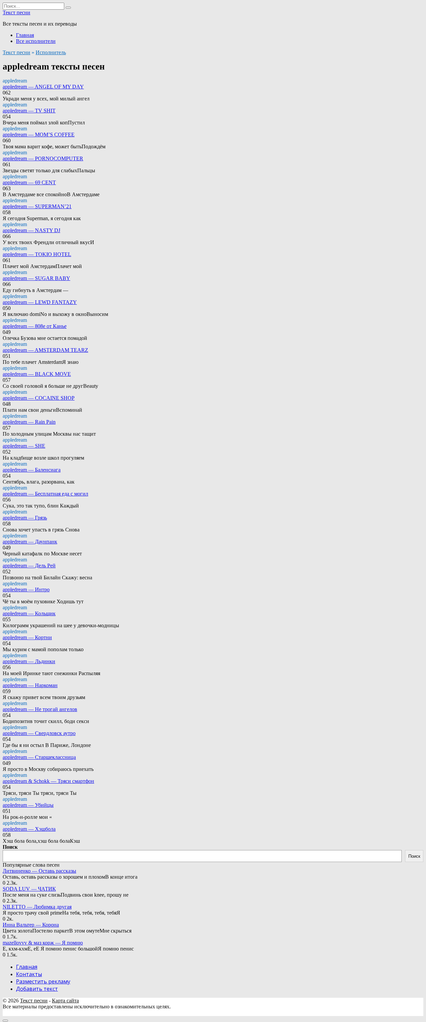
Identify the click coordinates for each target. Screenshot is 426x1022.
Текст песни (16, 12)
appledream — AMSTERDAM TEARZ (45, 350)
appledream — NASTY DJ (31, 230)
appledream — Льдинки (29, 661)
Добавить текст (37, 988)
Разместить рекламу (43, 981)
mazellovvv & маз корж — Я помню (43, 943)
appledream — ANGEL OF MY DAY (43, 86)
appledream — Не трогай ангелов (40, 709)
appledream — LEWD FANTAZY (40, 302)
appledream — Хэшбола (29, 829)
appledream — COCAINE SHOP (39, 398)
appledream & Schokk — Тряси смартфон (48, 781)
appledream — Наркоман (30, 685)
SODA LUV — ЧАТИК (29, 889)
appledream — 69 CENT (29, 182)
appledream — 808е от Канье (35, 326)
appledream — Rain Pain (29, 422)
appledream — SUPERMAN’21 (37, 206)
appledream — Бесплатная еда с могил (45, 494)
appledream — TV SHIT (29, 110)
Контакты (29, 974)
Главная (25, 35)
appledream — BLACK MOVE (37, 374)
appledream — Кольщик (29, 613)
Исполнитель (51, 52)
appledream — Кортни (27, 637)
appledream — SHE (24, 446)
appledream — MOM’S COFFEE (39, 134)
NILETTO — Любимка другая (37, 907)
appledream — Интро (26, 589)
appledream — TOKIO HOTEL (37, 254)
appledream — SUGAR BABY (36, 278)
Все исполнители (36, 41)
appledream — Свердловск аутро (39, 733)
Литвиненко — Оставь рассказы (39, 871)
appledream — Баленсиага (32, 470)
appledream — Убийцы (28, 805)
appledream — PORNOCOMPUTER (43, 158)
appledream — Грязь (25, 517)
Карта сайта (65, 1000)
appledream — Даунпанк (30, 541)
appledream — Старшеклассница (39, 757)
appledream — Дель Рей (29, 565)
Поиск (10, 847)
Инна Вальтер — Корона (31, 925)
